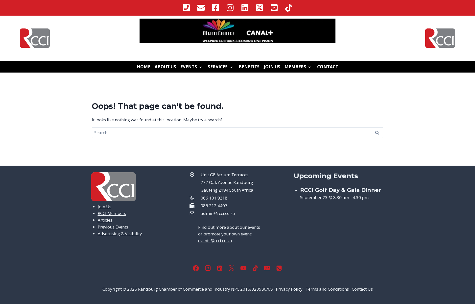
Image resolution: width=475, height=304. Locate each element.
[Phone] (279, 268)
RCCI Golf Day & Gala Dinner (340, 190)
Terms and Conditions (327, 289)
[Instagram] (208, 268)
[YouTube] (243, 268)
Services (218, 67)
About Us (165, 67)
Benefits (249, 67)
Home (143, 67)
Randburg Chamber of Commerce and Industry (184, 289)
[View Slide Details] (237, 31)
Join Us (272, 67)
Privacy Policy (289, 289)
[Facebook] (196, 268)
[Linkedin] (220, 268)
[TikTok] (255, 268)
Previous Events (113, 227)
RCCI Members (112, 213)
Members (295, 67)
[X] (232, 268)
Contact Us (362, 289)
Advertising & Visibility (120, 233)
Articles (105, 220)
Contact (327, 67)
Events (188, 67)
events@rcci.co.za (215, 240)
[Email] (267, 268)
